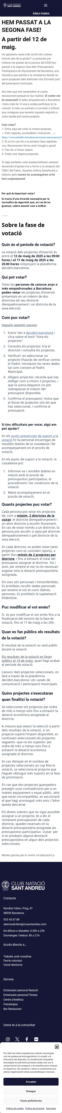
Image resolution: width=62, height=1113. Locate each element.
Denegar (31, 1091)
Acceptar (31, 1081)
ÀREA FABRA (41, 13)
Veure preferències (31, 1100)
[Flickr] (36, 1039)
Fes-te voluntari (12, 960)
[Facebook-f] (26, 1039)
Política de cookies (15, 1108)
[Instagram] (7, 1039)
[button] (57, 1046)
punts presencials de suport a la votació (30, 438)
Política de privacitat (34, 1108)
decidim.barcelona (39, 333)
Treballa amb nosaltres (17, 956)
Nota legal (51, 1108)
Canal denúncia (12, 964)
